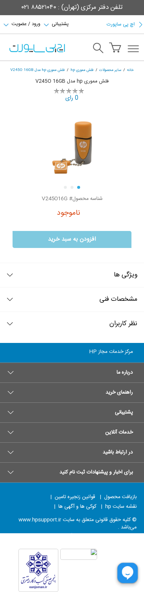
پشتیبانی (60, 23)
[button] (72, 372)
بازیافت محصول (120, 497)
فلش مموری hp (82, 70)
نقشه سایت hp (121, 506)
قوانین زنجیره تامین (75, 497)
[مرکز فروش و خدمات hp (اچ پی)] (36, 49)
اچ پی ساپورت (121, 24)
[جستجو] (98, 49)
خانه (130, 70)
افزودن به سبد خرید (72, 239)
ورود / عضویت (25, 23)
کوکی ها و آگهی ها (77, 506)
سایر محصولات (110, 70)
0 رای (72, 98)
